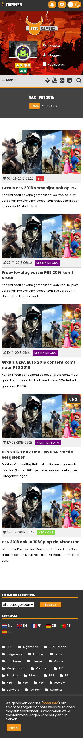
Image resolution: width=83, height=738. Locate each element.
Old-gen (42, 668)
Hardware (14, 661)
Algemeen (30, 647)
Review (59, 682)
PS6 (25, 682)
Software (13, 690)
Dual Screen (57, 647)
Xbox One (46, 532)
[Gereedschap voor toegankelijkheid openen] (62, 4)
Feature (38, 654)
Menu (10, 80)
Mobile (58, 661)
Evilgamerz (15, 654)
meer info (50, 703)
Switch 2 (56, 690)
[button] (74, 4)
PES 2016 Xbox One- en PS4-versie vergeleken (37, 454)
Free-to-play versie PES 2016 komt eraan (37, 275)
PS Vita (34, 675)
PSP (41, 682)
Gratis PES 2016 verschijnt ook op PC (39, 188)
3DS (9, 647)
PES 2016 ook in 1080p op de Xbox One (41, 542)
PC (40, 178)
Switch (35, 690)
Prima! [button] (14, 728)
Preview (12, 675)
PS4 (68, 675)
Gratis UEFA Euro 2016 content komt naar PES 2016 (38, 364)
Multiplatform (47, 263)
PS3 (51, 675)
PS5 (9, 682)
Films (58, 654)
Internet (37, 661)
